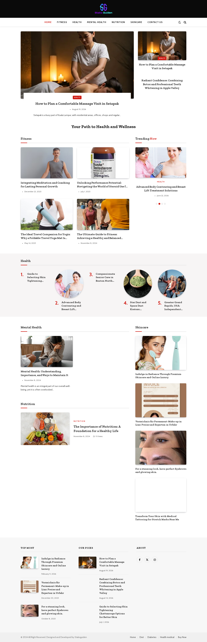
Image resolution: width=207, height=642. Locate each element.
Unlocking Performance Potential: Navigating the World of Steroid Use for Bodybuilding (102, 184)
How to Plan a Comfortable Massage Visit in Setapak (77, 103)
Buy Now (182, 637)
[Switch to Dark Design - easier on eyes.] (180, 22)
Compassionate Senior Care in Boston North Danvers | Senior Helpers (176, 158)
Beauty (77, 97)
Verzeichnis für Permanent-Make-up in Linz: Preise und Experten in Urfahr (158, 423)
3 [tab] (162, 181)
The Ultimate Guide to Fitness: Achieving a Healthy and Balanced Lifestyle (99, 236)
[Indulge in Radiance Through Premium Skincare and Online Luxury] (160, 353)
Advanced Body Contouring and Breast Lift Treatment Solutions (71, 306)
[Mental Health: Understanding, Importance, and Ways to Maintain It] (47, 351)
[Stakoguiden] (103, 9)
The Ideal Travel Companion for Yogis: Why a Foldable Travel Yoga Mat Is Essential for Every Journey (45, 236)
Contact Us (155, 22)
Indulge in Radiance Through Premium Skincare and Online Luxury (158, 376)
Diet (142, 637)
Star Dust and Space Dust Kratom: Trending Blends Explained (140, 306)
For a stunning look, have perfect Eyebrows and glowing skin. (160, 470)
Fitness (62, 22)
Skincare (136, 22)
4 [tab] (164, 181)
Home (48, 22)
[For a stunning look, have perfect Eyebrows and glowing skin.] (160, 448)
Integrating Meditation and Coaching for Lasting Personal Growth (45, 184)
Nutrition (118, 22)
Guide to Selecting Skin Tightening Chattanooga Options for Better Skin (36, 277)
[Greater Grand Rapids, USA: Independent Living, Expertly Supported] (172, 284)
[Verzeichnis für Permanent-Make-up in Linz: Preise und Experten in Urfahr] (160, 400)
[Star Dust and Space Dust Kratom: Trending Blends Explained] (138, 284)
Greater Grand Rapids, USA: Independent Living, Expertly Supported (174, 306)
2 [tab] (159, 181)
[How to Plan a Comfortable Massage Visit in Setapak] (77, 65)
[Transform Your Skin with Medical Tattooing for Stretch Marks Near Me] (160, 495)
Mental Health (96, 22)
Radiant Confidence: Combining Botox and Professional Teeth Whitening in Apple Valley (162, 84)
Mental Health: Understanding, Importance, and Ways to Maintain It (44, 373)
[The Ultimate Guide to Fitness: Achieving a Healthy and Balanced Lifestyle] (103, 214)
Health (77, 22)
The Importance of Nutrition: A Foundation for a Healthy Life (97, 429)
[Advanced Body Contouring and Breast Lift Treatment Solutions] (69, 284)
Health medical (167, 637)
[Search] (184, 22)
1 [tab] (156, 181)
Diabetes (151, 637)
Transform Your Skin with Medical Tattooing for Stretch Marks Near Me (157, 518)
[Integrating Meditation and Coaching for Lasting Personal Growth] (47, 162)
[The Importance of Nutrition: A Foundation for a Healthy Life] (45, 428)
